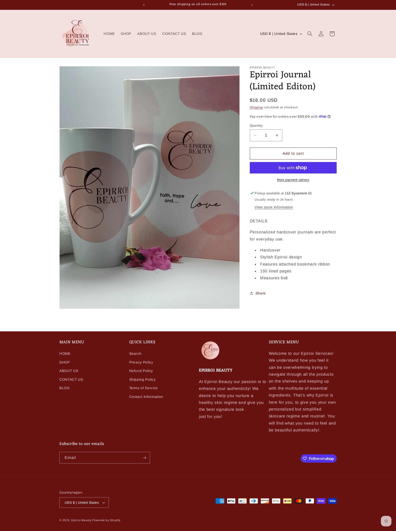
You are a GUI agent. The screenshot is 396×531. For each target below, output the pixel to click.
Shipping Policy (142, 380)
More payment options (293, 179)
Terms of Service (143, 388)
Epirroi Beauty (81, 520)
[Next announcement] (252, 5)
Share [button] (261, 293)
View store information (274, 207)
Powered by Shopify (106, 520)
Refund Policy (141, 371)
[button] (309, 33)
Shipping (256, 107)
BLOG (64, 388)
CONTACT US (71, 380)
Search (135, 354)
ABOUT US (68, 371)
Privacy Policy (141, 362)
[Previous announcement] (144, 5)
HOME (65, 354)
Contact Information (146, 397)
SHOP (64, 362)
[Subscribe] (144, 458)
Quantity (256, 125)
